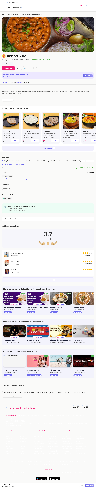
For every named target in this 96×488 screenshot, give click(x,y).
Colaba (50, 449)
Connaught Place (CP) (54, 451)
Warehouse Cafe (81, 444)
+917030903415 (89, 172)
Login (81, 5)
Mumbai (22, 446)
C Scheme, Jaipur (53, 446)
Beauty (30, 415)
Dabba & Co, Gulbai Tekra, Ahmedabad (35, 392)
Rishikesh (9, 451)
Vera (50, 464)
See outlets (87, 75)
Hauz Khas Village (39, 454)
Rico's (77, 451)
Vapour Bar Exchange (69, 446)
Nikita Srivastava (17, 270)
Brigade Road (52, 436)
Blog (35, 461)
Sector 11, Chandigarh (41, 446)
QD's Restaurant (67, 454)
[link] (11, 128)
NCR (21, 444)
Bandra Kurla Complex (41, 449)
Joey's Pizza (66, 451)
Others (80, 473)
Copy (82, 161)
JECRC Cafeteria (81, 446)
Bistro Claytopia (81, 436)
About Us (21, 461)
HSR (35, 439)
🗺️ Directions (28, 68)
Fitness (51, 415)
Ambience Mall (52, 441)
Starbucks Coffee (68, 449)
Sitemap (72, 461)
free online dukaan (28, 408)
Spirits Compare (50, 461)
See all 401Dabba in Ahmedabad (13, 164)
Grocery (44, 415)
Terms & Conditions (62, 461)
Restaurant (32, 14)
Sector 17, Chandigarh (54, 444)
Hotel (67, 415)
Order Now (8, 68)
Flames (78, 441)
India (8, 14)
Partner (84, 461)
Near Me (40, 461)
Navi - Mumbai (11, 449)
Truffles (64, 436)
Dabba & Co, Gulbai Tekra (82, 389)
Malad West (38, 451)
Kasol (7, 454)
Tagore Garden (53, 454)
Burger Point (80, 439)
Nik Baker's (65, 441)
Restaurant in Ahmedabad (37, 389)
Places (78, 461)
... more (12, 137)
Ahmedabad (15, 14)
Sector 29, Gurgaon (54, 439)
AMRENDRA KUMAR (17, 253)
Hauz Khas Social (81, 454)
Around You (28, 461)
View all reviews (46, 280)
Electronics (60, 415)
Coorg (22, 451)
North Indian (6, 188)
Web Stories (65, 464)
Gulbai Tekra (24, 14)
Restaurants (21, 415)
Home (3, 14)
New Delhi (9, 436)
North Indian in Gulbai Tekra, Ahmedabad (60, 389)
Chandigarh (23, 439)
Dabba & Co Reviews (56, 392)
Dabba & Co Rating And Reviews (12, 396)
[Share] (36, 68)
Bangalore (9, 439)
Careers (57, 464)
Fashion (37, 415)
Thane (22, 449)
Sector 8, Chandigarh (41, 444)
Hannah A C (14, 261)
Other (82, 415)
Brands (29, 464)
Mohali (8, 446)
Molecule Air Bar (67, 444)
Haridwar (22, 454)
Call (82, 485)
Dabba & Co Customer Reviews (74, 392)
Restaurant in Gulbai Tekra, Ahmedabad (14, 389)
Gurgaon (22, 436)
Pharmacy (75, 415)
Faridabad (23, 441)
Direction (90, 161)
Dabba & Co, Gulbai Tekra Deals (12, 392)
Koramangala (38, 436)
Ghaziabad (9, 441)
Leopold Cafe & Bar (82, 449)
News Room (13, 461)
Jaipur (8, 444)
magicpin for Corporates (40, 464)
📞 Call (19, 68)
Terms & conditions (12, 219)
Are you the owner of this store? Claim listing (14, 179)
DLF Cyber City (39, 441)
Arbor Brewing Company (69, 439)
